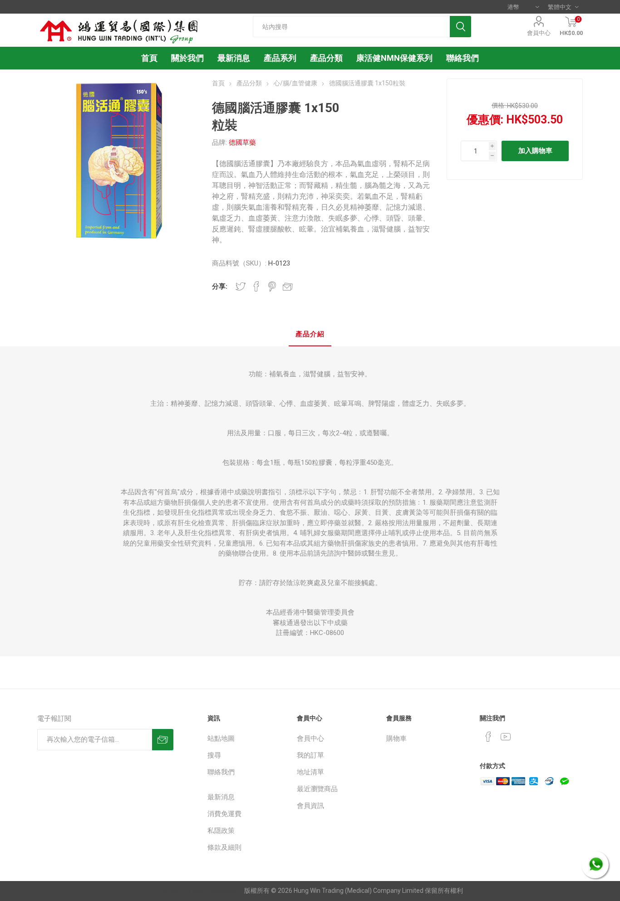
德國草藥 (242, 142)
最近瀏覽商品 (317, 789)
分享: (219, 286)
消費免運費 (224, 814)
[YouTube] (505, 736)
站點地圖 (221, 738)
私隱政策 (221, 831)
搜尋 (214, 755)
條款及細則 (224, 847)
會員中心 (539, 33)
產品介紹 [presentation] (310, 334)
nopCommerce (214, 890)
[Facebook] (488, 736)
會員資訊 (310, 806)
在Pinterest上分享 (272, 286)
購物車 (396, 738)
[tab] (310, 334)
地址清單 (310, 772)
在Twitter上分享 (241, 286)
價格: (499, 105)
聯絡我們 (221, 772)
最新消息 (221, 797)
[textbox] (351, 26)
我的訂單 (310, 755)
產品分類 (326, 58)
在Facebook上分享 (256, 286)
